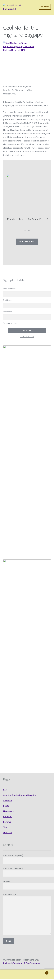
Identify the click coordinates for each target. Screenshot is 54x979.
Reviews (7, 821)
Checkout (7, 800)
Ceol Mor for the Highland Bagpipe (19, 795)
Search (27, 974)
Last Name (7, 311)
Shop (5, 827)
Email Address (9, 288)
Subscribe (7, 832)
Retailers (7, 816)
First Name (7, 300)
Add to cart (27, 241)
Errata (6, 805)
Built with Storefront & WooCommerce (21, 963)
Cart (5, 789)
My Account (8, 811)
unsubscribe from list (27, 337)
